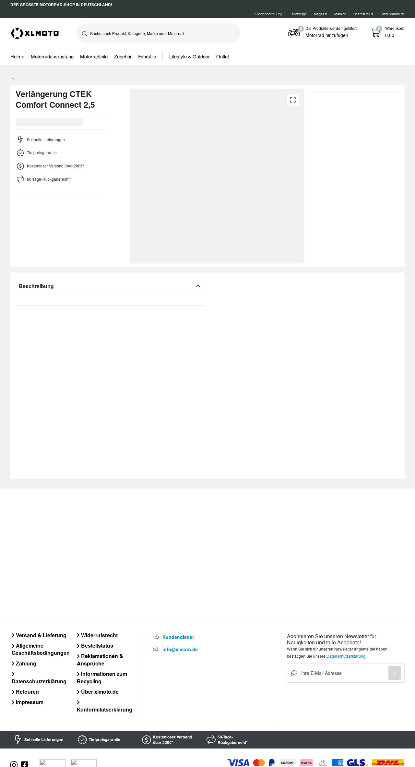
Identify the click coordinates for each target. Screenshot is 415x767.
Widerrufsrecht (99, 635)
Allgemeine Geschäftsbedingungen (41, 649)
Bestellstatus (96, 645)
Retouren (27, 691)
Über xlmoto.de (393, 13)
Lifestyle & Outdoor (189, 56)
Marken (340, 13)
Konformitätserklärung (104, 709)
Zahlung (25, 663)
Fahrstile (147, 56)
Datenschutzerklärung (39, 681)
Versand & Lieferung (40, 635)
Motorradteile (94, 56)
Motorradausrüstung (52, 56)
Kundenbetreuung (268, 13)
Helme (17, 56)
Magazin (320, 13)
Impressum (29, 702)
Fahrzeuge (298, 13)
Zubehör (123, 56)
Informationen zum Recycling (102, 677)
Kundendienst (178, 637)
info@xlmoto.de (180, 649)
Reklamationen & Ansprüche (100, 659)
